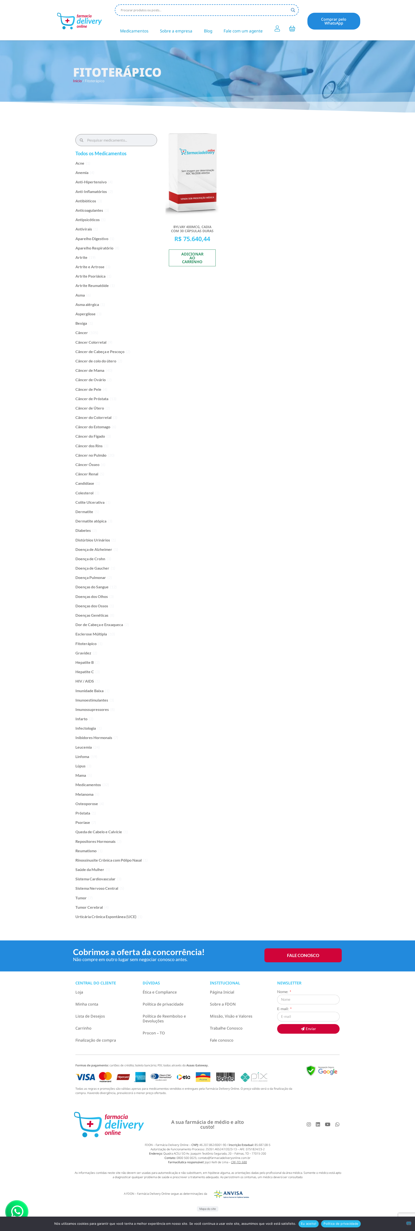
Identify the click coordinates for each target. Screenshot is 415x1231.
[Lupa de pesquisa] (293, 10)
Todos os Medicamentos (101, 153)
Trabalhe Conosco (226, 1028)
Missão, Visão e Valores (231, 1016)
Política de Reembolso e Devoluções (164, 1018)
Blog (208, 31)
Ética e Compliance (160, 992)
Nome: (283, 992)
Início (77, 81)
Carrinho (83, 1028)
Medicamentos (134, 31)
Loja (79, 992)
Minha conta (86, 1004)
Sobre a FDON (223, 1004)
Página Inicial (222, 992)
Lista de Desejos (90, 1016)
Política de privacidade (163, 1004)
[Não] (408, 1223)
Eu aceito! (309, 1223)
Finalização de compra (95, 1040)
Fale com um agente (243, 31)
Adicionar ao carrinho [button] (192, 257)
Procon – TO (154, 1033)
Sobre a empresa (176, 31)
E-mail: (283, 1009)
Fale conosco (221, 1040)
